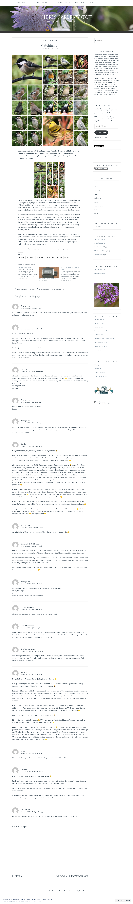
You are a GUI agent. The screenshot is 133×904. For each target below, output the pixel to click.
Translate (108, 404)
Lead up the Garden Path (101, 331)
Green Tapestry (99, 327)
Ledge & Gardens (99, 372)
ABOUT (24, 2)
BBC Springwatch (99, 239)
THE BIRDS (45, 2)
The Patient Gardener (100, 346)
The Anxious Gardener (101, 342)
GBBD (96, 186)
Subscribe (101, 132)
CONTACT (91, 2)
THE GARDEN (34, 2)
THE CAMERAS (80, 2)
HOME (18, 2)
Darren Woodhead (99, 269)
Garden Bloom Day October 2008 (72, 874)
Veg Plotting (98, 350)
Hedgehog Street (99, 243)
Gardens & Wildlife (99, 323)
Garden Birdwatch (58, 289)
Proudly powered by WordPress (58, 891)
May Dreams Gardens (100, 376)
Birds (95, 182)
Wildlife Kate (98, 255)
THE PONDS (68, 2)
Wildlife (96, 214)
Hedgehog (97, 190)
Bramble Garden (99, 319)
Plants (96, 194)
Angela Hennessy (99, 273)
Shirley (32, 289)
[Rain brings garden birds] (28, 273)
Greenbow (97, 369)
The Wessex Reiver (100, 251)
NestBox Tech (98, 247)
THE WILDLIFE (57, 2)
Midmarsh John (99, 335)
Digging (96, 365)
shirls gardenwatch (66, 17)
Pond (96, 202)
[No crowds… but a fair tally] (49, 272)
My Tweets (97, 226)
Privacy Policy (37, 901)
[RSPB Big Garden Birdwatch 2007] (71, 274)
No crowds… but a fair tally (47, 279)
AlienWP (81, 891)
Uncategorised (50, 40)
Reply (41, 308)
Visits (95, 210)
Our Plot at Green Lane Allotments (104, 338)
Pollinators (97, 198)
